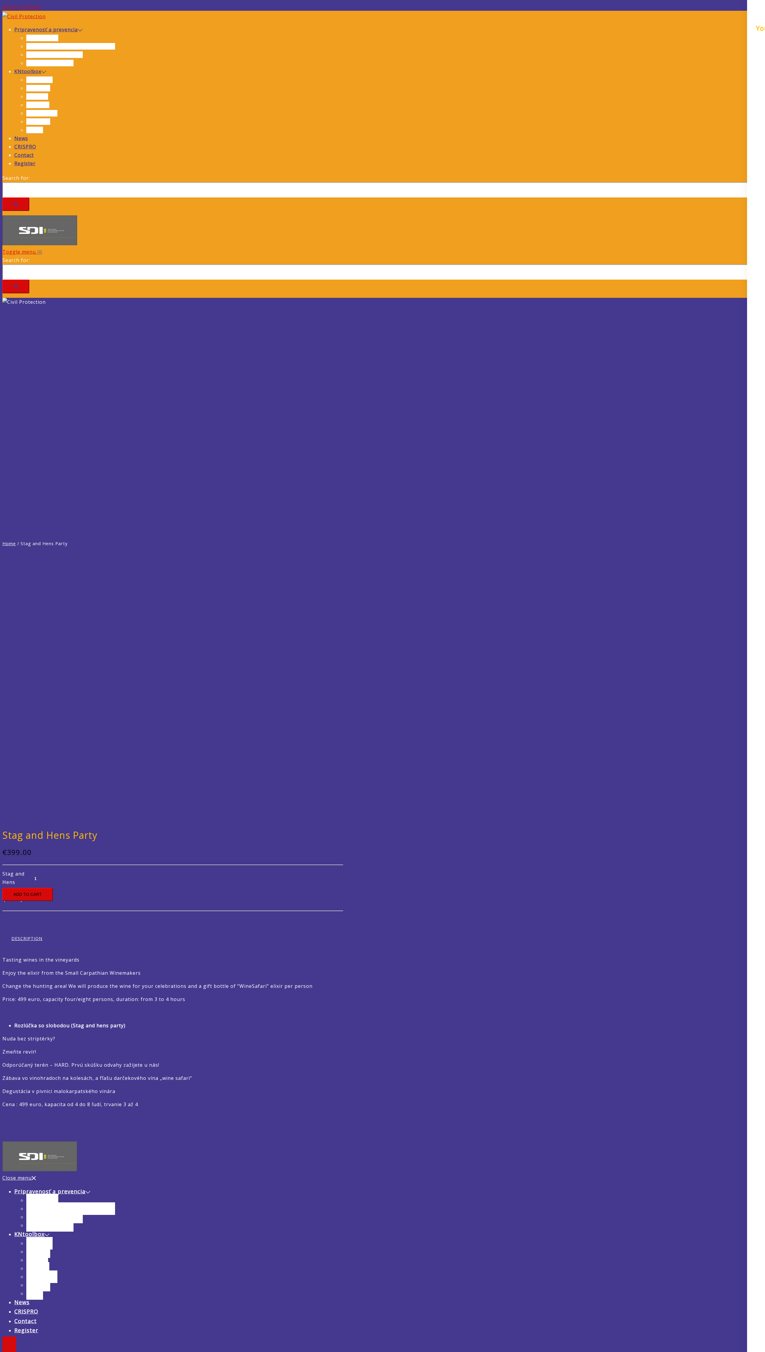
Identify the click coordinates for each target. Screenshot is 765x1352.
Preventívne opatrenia (54, 54)
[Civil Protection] (24, 16)
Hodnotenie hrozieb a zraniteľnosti (70, 46)
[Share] (745, 6)
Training (37, 96)
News (21, 138)
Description (26, 938)
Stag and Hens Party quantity (13, 879)
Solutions (38, 121)
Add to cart (27, 894)
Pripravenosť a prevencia (46, 29)
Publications (41, 113)
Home (9, 543)
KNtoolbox (27, 71)
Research (37, 105)
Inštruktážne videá (50, 63)
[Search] (15, 204)
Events (34, 130)
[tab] (26, 939)
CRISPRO (25, 146)
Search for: (16, 178)
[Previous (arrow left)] (10, 676)
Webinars (38, 88)
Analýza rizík (42, 38)
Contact (24, 155)
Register (25, 163)
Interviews (39, 79)
